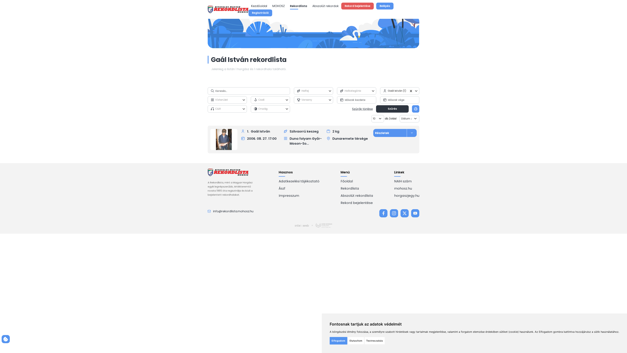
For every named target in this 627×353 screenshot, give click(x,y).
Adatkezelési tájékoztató (299, 181)
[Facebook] (383, 213)
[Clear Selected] (411, 91)
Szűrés (392, 109)
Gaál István (260, 131)
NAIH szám (403, 181)
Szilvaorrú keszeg (304, 131)
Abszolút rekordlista (357, 195)
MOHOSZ (278, 6)
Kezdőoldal (259, 6)
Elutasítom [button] (356, 340)
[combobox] (313, 91)
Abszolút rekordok (325, 6)
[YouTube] (415, 213)
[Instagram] (394, 213)
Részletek (382, 133)
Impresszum (289, 195)
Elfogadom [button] (338, 340)
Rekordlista (298, 6)
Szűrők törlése (362, 109)
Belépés (385, 6)
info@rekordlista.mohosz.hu (233, 211)
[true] (415, 109)
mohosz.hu (403, 188)
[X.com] (405, 213)
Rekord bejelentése (357, 203)
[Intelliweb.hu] (302, 225)
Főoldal (347, 181)
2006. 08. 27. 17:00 (262, 138)
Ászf (282, 188)
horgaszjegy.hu (406, 195)
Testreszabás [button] (374, 340)
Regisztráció (260, 13)
